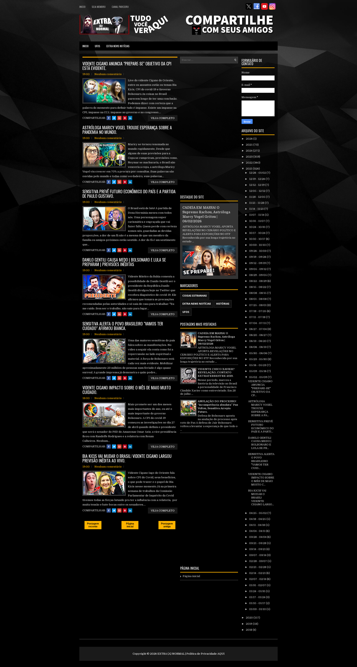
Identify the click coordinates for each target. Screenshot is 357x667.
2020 (249, 617)
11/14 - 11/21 (256, 208)
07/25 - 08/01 (258, 305)
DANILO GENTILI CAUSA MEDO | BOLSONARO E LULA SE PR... (259, 443)
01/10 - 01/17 (257, 603)
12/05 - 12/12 (257, 190)
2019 (249, 623)
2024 (249, 150)
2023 (249, 156)
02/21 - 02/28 (258, 567)
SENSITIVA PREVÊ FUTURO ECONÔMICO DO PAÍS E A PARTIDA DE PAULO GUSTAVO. (129, 193)
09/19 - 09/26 (258, 256)
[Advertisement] (209, 128)
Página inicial (130, 525)
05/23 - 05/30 (258, 359)
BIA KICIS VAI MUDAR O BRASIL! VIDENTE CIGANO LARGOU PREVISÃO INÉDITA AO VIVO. (126, 458)
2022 (249, 162)
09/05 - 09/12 (258, 269)
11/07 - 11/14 (257, 214)
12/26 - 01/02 (258, 172)
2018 (249, 629)
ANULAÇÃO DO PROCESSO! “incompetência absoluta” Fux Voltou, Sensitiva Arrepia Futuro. (218, 406)
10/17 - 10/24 (257, 233)
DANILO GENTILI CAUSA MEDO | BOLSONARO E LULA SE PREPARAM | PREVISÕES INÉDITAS (124, 261)
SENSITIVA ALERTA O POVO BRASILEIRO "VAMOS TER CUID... (261, 461)
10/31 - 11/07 (257, 221)
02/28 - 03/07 (258, 561)
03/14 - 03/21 (257, 549)
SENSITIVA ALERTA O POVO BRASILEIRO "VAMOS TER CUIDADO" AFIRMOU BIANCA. (122, 325)
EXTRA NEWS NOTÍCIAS (118, 46)
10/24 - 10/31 (257, 227)
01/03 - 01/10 (258, 609)
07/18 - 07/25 (258, 311)
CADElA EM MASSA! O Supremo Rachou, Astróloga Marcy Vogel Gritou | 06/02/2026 (216, 338)
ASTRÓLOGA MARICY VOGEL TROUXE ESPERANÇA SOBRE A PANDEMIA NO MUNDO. (127, 129)
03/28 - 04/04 (258, 537)
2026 (249, 138)
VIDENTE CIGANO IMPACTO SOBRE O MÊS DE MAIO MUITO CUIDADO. (126, 389)
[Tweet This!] (114, 118)
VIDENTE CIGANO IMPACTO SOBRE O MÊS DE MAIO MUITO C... (261, 479)
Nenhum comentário (108, 74)
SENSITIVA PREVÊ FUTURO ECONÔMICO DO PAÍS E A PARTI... (261, 426)
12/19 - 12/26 (257, 178)
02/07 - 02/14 (258, 579)
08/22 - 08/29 (258, 281)
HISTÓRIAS (222, 303)
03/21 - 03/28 (258, 543)
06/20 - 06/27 (258, 335)
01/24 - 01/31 (257, 591)
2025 (249, 144)
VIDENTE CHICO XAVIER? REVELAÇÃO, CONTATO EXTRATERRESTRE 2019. (216, 373)
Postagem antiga (167, 525)
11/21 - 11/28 (257, 202)
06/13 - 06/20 (258, 341)
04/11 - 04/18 (257, 525)
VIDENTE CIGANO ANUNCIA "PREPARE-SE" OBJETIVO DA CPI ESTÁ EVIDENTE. (126, 65)
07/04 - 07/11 (258, 323)
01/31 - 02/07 (258, 585)
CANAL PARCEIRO (120, 6)
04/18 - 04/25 (258, 519)
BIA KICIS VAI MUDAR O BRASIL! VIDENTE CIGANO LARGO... (261, 497)
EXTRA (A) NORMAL (170, 653)
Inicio (82, 6)
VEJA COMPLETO (163, 118)
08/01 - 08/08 (258, 299)
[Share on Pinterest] (125, 118)
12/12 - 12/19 (257, 184)
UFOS (97, 46)
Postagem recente (93, 525)
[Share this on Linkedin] (130, 118)
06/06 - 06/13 (258, 347)
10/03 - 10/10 (258, 244)
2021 (249, 168)
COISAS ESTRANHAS (194, 295)
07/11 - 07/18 (257, 317)
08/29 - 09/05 (258, 275)
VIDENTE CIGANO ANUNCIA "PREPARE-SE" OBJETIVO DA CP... (260, 388)
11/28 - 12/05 (257, 196)
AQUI (221, 653)
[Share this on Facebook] (109, 118)
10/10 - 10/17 (257, 238)
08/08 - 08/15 (258, 293)
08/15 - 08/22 (258, 287)
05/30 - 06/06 (258, 353)
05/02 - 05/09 (258, 377)
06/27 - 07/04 (258, 329)
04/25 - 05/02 (258, 513)
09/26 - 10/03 (258, 250)
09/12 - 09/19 (258, 263)
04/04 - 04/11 (257, 531)
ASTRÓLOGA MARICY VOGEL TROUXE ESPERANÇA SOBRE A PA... (260, 408)
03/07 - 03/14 (258, 555)
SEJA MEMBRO (99, 6)
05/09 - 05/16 (258, 371)
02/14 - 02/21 (257, 573)
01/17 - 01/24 (257, 597)
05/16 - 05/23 (258, 365)
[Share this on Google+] (119, 118)
